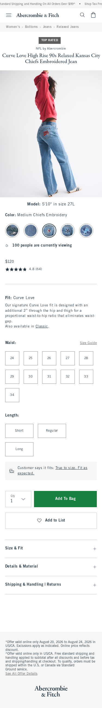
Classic (42, 326)
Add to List (55, 520)
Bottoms (31, 27)
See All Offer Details (21, 674)
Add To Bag (65, 499)
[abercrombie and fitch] (37, 15)
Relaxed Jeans (68, 27)
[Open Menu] (6, 15)
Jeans (47, 27)
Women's (13, 27)
